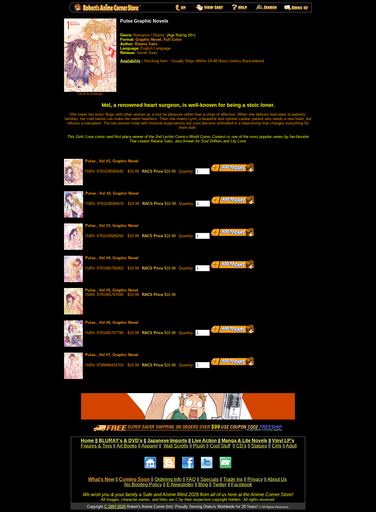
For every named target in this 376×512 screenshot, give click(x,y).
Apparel (149, 445)
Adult (291, 445)
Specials (209, 479)
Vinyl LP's (283, 440)
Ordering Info (168, 479)
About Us (277, 479)
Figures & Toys (96, 445)
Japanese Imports (167, 440)
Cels (276, 445)
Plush (199, 445)
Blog (203, 484)
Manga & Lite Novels (244, 440)
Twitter (219, 484)
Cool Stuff (220, 445)
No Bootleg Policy (143, 484)
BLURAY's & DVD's (120, 440)
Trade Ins (233, 479)
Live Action (204, 440)
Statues (259, 445)
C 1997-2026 (115, 506)
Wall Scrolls (176, 445)
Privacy (255, 479)
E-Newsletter (180, 484)
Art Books (127, 445)
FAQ (191, 479)
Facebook (241, 484)
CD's (241, 445)
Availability (130, 61)
